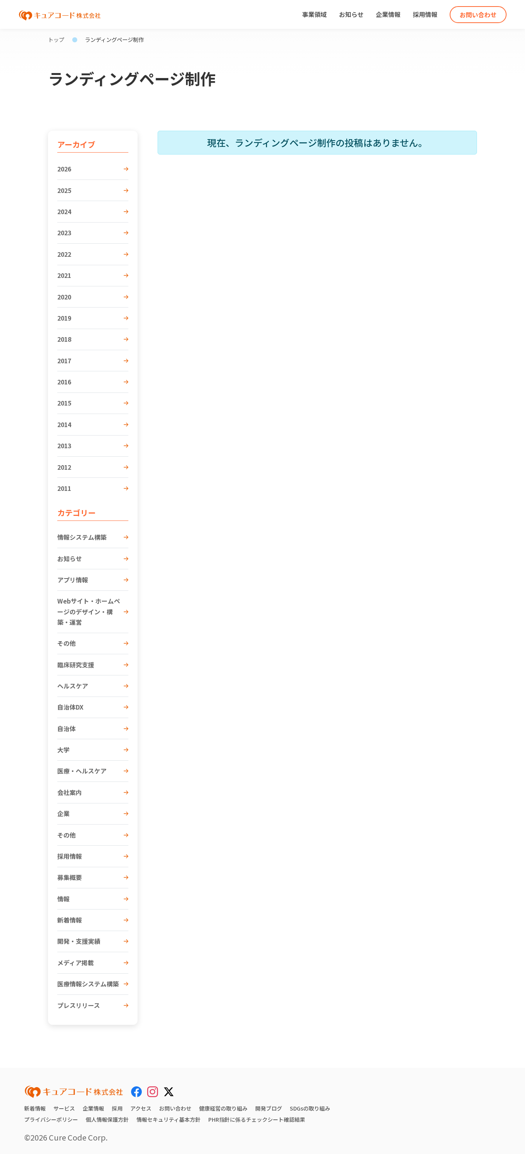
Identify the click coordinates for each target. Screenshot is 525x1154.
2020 (64, 296)
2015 (64, 402)
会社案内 (69, 792)
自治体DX (70, 707)
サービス (64, 1108)
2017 (64, 360)
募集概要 (69, 877)
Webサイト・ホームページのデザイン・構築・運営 (88, 611)
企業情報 (388, 14)
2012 (64, 467)
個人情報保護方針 (107, 1119)
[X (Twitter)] (168, 1090)
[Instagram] (152, 1091)
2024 (64, 211)
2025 (64, 190)
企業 (63, 813)
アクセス (140, 1108)
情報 (63, 898)
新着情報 (69, 920)
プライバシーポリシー (51, 1119)
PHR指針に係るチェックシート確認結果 (256, 1119)
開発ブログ (268, 1108)
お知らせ (351, 14)
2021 (64, 275)
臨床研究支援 (75, 664)
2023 (64, 232)
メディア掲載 (75, 962)
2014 (64, 424)
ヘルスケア (72, 685)
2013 (64, 445)
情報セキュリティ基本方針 (168, 1119)
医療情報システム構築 (88, 983)
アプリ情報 (72, 579)
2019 (64, 318)
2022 (64, 254)
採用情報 (425, 14)
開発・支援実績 (78, 941)
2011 (64, 488)
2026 (64, 168)
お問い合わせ (478, 14)
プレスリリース (78, 1005)
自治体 (66, 728)
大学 (63, 749)
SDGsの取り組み (310, 1108)
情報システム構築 (81, 537)
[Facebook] (136, 1091)
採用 (117, 1108)
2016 (64, 381)
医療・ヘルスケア (81, 770)
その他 (66, 643)
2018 (64, 339)
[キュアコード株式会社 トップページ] (73, 1092)
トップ (56, 39)
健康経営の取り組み (223, 1108)
